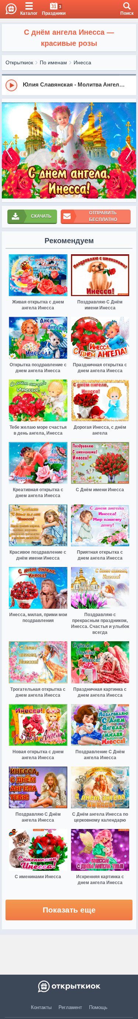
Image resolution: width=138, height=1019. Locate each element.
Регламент (70, 1007)
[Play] (11, 85)
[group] (69, 85)
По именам (53, 62)
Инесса (82, 62)
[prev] (9, 150)
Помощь (98, 1007)
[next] (128, 150)
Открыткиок (19, 62)
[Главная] (8, 9)
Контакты (41, 1007)
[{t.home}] (69, 986)
